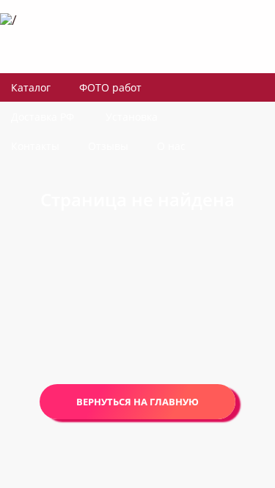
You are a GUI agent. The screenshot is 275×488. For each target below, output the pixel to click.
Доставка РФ (42, 117)
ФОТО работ (110, 87)
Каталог (31, 87)
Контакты (35, 146)
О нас (171, 146)
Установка (132, 117)
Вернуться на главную (137, 401)
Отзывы (108, 146)
